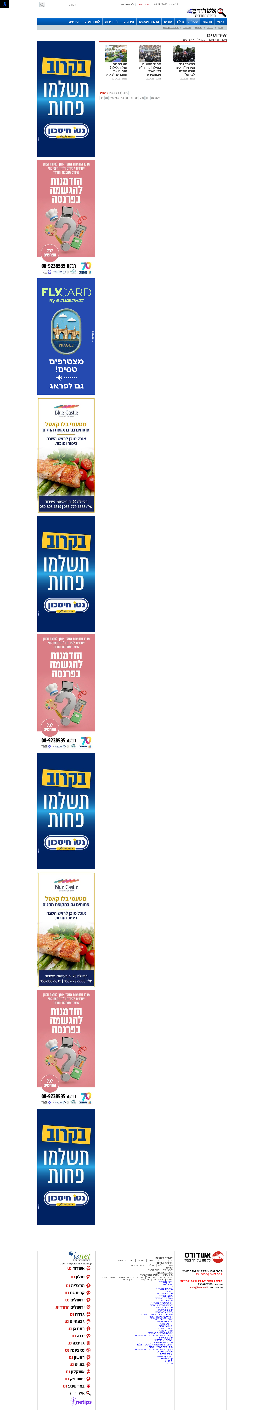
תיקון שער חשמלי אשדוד (161, 1347)
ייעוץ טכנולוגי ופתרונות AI (161, 1316)
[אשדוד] (206, 17)
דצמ (157, 98)
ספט (142, 98)
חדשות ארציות (138, 1265)
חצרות (210, 27)
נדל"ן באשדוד (166, 1282)
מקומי (170, 1265)
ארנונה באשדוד (165, 1328)
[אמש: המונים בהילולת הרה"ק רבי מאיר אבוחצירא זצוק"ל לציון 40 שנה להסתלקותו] (150, 61)
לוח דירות (111, 21)
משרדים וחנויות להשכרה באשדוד (156, 1314)
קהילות (193, 21)
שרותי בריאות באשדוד (162, 1319)
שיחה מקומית (108, 1277)
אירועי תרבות (166, 1277)
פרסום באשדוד (165, 1337)
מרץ (112, 98)
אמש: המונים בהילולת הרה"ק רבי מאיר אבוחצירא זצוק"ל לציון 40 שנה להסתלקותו (150, 74)
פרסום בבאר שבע (164, 1312)
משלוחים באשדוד (164, 1298)
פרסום (169, 1363)
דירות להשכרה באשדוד (161, 1305)
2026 (125, 93)
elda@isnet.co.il (199, 1287)
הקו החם (127, 1279)
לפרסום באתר (127, 4)
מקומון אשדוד (166, 1295)
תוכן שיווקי (168, 1275)
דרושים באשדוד (165, 1323)
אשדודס (221, 39)
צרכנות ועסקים (149, 21)
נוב (152, 98)
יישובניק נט (167, 1291)
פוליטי (160, 1265)
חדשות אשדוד (165, 1262)
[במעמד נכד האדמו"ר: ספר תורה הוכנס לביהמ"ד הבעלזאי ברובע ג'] (184, 61)
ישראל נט (168, 1284)
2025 (119, 93)
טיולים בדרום (166, 1354)
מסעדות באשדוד (164, 1300)
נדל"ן (180, 21)
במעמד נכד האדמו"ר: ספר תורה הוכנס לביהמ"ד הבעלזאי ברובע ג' (184, 72)
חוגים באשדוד (166, 1326)
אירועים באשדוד (165, 1321)
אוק (147, 98)
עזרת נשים (157, 1279)
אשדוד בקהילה (171, 27)
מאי (122, 98)
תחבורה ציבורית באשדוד (131, 1277)
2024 (112, 93)
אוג (136, 98)
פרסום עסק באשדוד (163, 1307)
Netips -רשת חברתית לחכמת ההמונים (154, 1335)
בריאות (198, 27)
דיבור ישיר (168, 1270)
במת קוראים (153, 1270)
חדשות (207, 21)
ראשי (220, 21)
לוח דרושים (92, 21)
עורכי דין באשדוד (164, 1330)
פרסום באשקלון (165, 1309)
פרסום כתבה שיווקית (162, 1342)
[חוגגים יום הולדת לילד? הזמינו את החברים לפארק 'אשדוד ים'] (116, 61)
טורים (168, 21)
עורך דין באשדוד (165, 1356)
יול (132, 98)
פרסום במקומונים (164, 1293)
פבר (106, 98)
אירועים (128, 21)
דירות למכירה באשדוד (162, 1302)
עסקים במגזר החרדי (149, 1275)
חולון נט (168, 1361)
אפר (117, 98)
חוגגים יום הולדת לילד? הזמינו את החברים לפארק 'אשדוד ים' (116, 71)
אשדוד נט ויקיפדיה (163, 1340)
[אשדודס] (201, 1262)
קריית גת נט (167, 1358)
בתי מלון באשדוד (164, 1288)
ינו (101, 98)
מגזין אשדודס (142, 1279)
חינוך (220, 27)
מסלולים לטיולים (165, 1351)
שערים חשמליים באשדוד (160, 1333)
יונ (127, 98)
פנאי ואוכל (151, 1277)
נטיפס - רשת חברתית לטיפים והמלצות (154, 1344)
